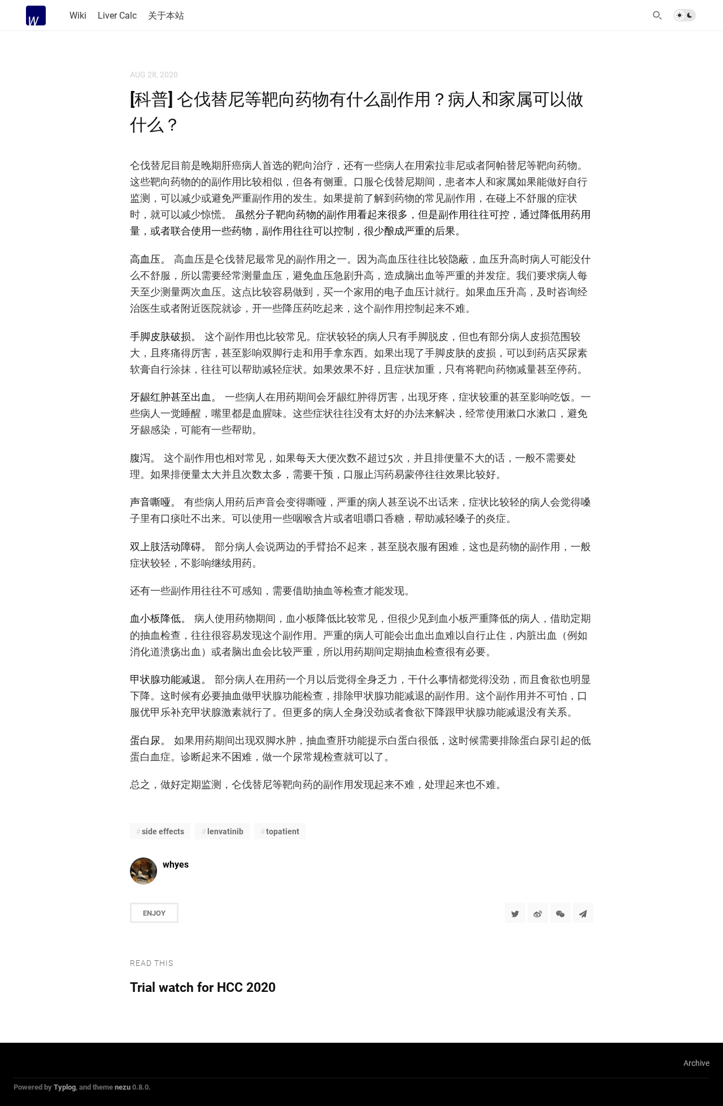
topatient (282, 831)
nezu (122, 1087)
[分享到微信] (560, 913)
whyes (176, 864)
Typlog (65, 1087)
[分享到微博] (538, 913)
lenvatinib (225, 831)
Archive (696, 1062)
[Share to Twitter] (515, 913)
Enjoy (154, 913)
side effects (163, 831)
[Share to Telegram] (583, 913)
